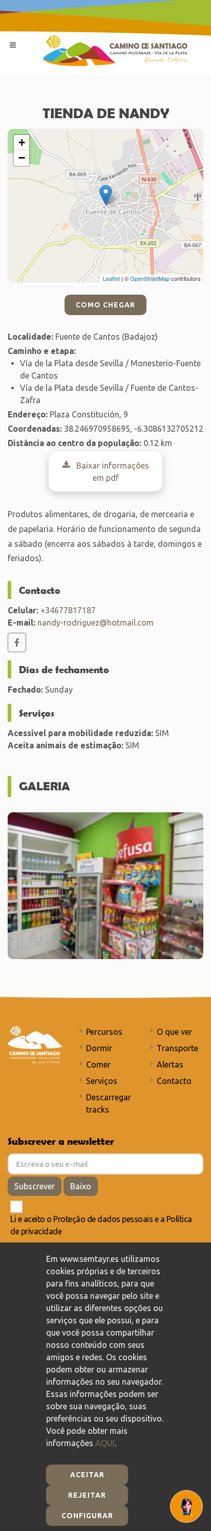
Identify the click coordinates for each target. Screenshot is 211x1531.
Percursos (104, 1031)
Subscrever (34, 1186)
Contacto (174, 1080)
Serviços (101, 1080)
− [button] (21, 157)
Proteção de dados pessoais (103, 1219)
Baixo (80, 1186)
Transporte (177, 1048)
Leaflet (111, 278)
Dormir (99, 1048)
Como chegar (105, 305)
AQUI (105, 1443)
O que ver (174, 1031)
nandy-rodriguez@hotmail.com (95, 622)
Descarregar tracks (108, 1103)
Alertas (170, 1064)
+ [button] (21, 142)
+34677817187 (68, 610)
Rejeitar (87, 1495)
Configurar (87, 1516)
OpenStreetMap (150, 278)
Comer (98, 1064)
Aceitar (87, 1475)
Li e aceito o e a (101, 1225)
